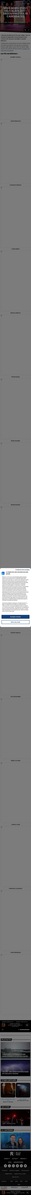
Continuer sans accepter (22, 570)
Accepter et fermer (15, 617)
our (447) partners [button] (9, 577)
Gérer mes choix (15, 622)
